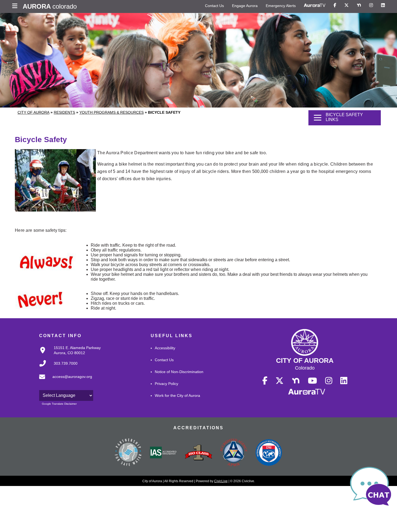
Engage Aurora (245, 6)
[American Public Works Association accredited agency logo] (233, 453)
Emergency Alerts (281, 6)
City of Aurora (33, 112)
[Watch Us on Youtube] (312, 380)
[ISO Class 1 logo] (198, 453)
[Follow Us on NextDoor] (359, 5)
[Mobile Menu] (16, 6)
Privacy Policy (166, 383)
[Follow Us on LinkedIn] (383, 5)
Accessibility (165, 348)
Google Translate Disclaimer (59, 403)
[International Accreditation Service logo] (163, 453)
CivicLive (221, 481)
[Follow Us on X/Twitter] (346, 5)
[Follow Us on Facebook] (335, 5)
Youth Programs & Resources (111, 112)
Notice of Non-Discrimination (179, 372)
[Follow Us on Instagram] (371, 5)
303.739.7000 (66, 363)
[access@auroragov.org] (64, 381)
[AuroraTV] (314, 5)
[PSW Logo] (128, 453)
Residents (64, 112)
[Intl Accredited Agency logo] (268, 453)
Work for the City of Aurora (177, 395)
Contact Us (214, 6)
